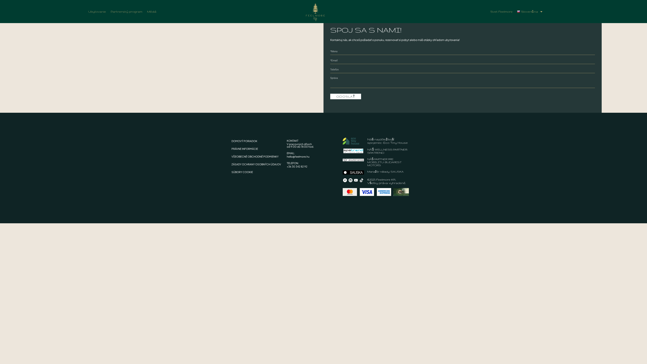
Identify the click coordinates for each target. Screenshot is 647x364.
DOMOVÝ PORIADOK (244, 141)
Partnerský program (126, 11)
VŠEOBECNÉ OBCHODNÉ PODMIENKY (255, 156)
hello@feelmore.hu (298, 156)
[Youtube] (356, 180)
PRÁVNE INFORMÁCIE (245, 148)
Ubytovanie (97, 11)
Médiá (151, 11)
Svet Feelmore (501, 11)
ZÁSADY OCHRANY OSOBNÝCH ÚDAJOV (256, 164)
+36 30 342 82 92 (297, 166)
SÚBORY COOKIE (242, 172)
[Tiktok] (361, 180)
